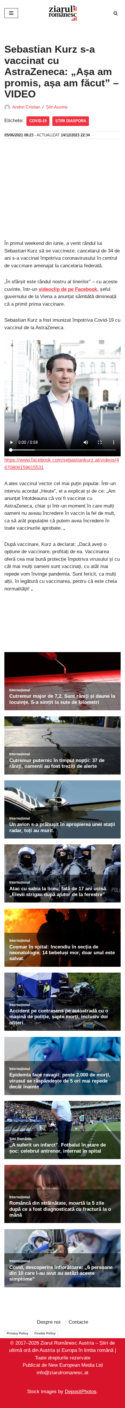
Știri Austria (56, 106)
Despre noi (48, 1322)
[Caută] (115, 13)
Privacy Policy (17, 1333)
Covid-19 (38, 121)
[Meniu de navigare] (11, 13)
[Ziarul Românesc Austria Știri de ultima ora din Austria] (62, 13)
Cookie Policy (45, 1333)
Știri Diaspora (70, 121)
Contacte (78, 1322)
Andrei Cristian (26, 106)
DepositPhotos (81, 1391)
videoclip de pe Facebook (68, 289)
